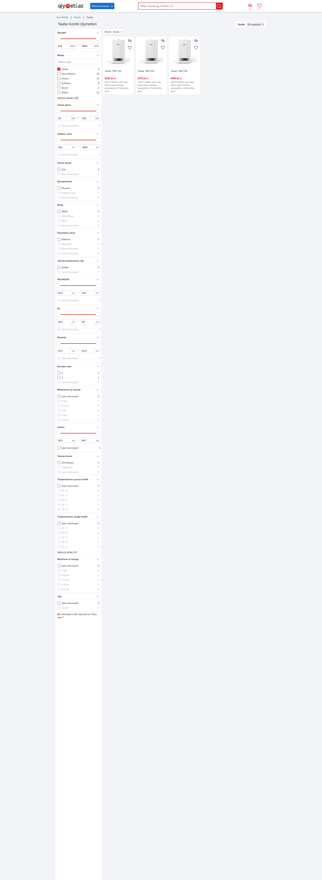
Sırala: (241, 24)
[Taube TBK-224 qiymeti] (151, 52)
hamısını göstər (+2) (67, 552)
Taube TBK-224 (146, 71)
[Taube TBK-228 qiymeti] (184, 52)
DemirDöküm (68, 73)
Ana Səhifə (62, 17)
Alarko (65, 92)
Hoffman (66, 83)
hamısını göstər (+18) (67, 98)
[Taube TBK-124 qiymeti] (118, 52)
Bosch (65, 88)
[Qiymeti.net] (71, 8)
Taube (65, 69)
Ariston (65, 78)
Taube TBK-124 (113, 71)
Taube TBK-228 (179, 71)
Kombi (77, 17)
